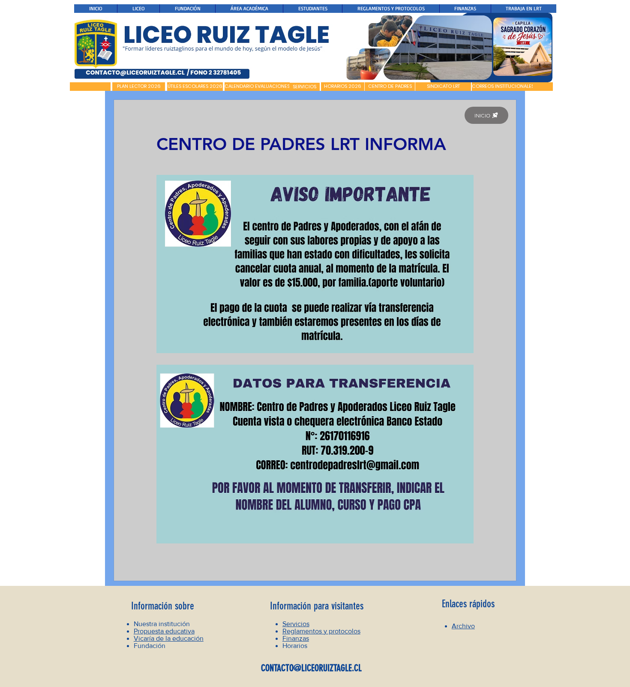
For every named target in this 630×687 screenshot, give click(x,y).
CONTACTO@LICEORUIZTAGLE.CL (311, 668)
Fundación (149, 645)
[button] (90, 86)
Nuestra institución (162, 623)
